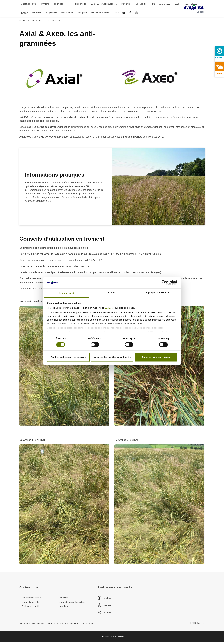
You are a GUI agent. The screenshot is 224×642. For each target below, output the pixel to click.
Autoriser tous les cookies (156, 357)
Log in (140, 4)
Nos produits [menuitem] (51, 12)
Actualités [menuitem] (36, 12)
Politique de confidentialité (113, 637)
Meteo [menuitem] (116, 12)
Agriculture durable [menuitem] (100, 12)
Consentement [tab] (66, 293)
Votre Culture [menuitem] (66, 12)
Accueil (23, 20)
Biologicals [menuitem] (82, 12)
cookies (109, 308)
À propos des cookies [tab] (157, 292)
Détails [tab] (112, 292)
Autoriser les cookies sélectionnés (111, 357)
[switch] (95, 344)
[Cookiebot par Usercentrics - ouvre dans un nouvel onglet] (164, 282)
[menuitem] (24, 13)
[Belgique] (194, 7)
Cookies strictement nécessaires (68, 357)
